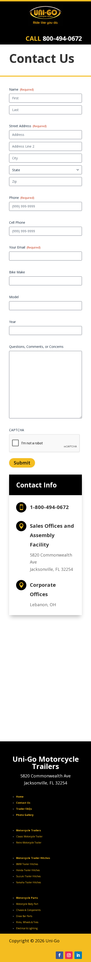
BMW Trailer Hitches (27, 864)
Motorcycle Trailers (28, 830)
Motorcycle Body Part (27, 904)
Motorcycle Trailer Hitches (33, 858)
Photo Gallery (25, 815)
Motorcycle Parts (27, 897)
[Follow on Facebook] (59, 955)
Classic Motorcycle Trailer (29, 836)
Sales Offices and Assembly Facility (52, 535)
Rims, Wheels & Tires (27, 922)
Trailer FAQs (24, 808)
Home (20, 796)
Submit (22, 463)
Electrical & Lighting (27, 928)
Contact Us (23, 802)
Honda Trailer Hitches (28, 870)
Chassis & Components (28, 910)
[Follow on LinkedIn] (78, 955)
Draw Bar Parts (24, 916)
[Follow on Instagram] (69, 955)
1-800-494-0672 (49, 506)
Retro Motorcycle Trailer (28, 842)
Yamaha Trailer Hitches (28, 882)
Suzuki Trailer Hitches (28, 876)
